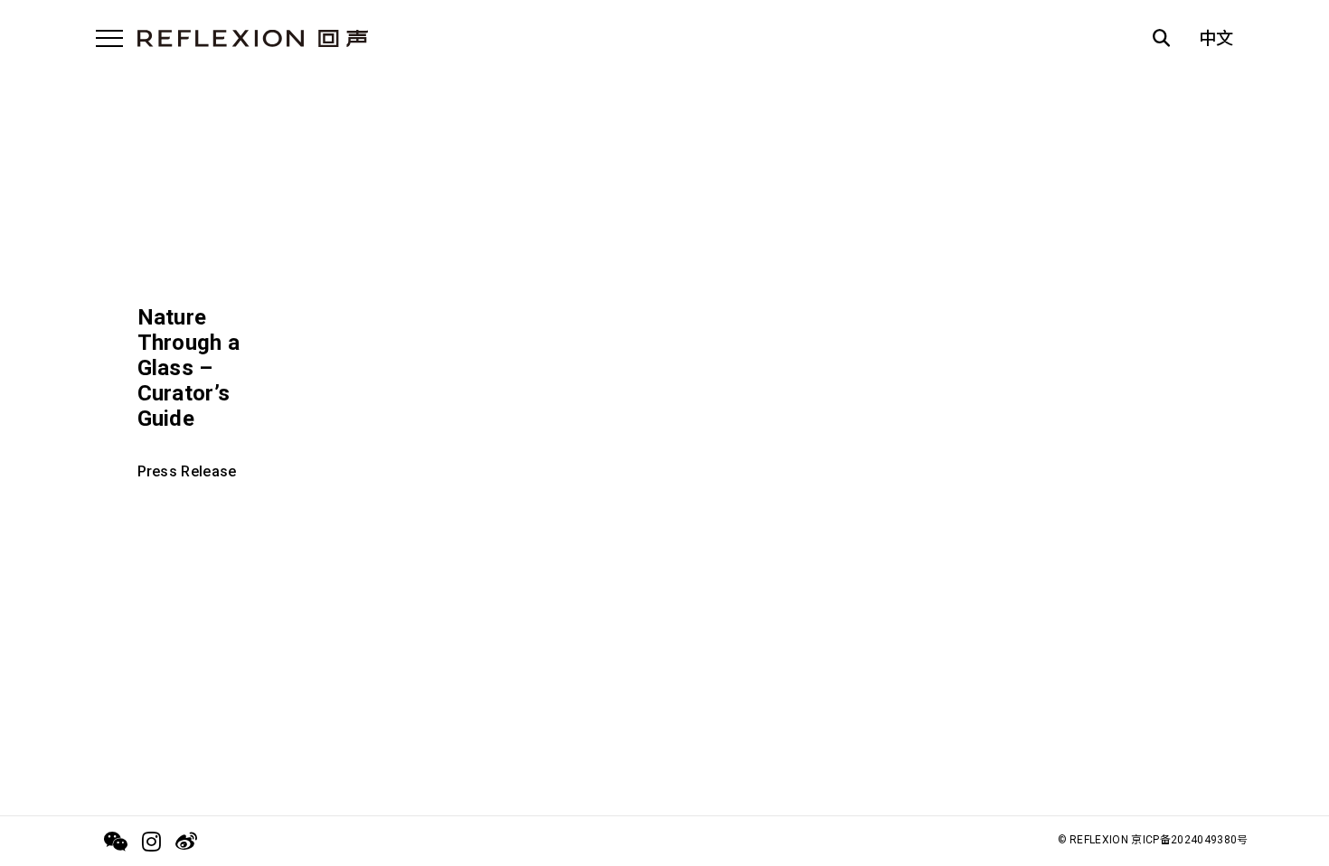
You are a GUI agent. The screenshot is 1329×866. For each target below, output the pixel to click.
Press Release (187, 471)
